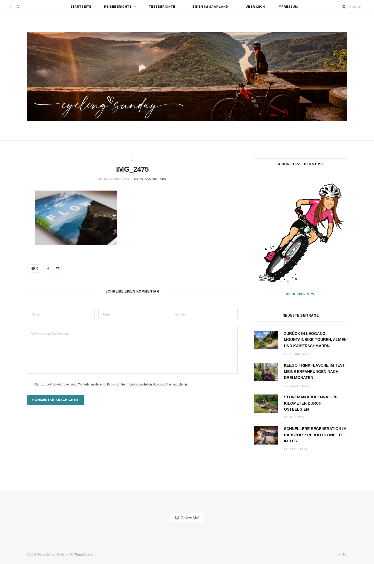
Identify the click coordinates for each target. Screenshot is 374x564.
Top (344, 554)
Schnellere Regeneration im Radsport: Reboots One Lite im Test (315, 434)
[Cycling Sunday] (187, 76)
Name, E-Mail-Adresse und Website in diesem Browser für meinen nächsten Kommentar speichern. (111, 384)
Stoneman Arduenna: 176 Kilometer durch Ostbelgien (310, 403)
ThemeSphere (83, 554)
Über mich (255, 6)
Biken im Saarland (210, 6)
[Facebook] (48, 268)
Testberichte (162, 6)
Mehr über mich (301, 294)
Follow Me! (189, 517)
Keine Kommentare (150, 178)
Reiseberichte (118, 6)
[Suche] (344, 6)
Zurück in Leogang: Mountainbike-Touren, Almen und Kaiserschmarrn (315, 339)
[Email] (57, 268)
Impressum (288, 6)
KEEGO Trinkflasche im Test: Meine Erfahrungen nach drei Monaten (315, 371)
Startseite (80, 6)
